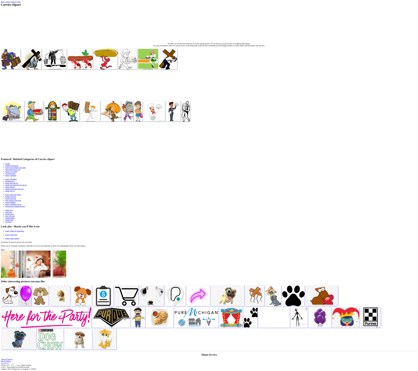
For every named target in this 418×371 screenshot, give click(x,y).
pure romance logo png (13, 200)
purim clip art (9, 191)
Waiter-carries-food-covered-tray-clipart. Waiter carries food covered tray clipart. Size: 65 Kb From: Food (173, 114)
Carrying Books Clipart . (127, 117)
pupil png (8, 212)
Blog (2, 2)
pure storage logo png (12, 170)
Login (18, 2)
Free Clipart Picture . (108, 118)
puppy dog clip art (11, 183)
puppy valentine (10, 175)
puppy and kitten (11, 179)
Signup (13, 2)
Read (2, 249)
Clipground (11, 364)
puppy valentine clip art (13, 204)
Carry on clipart (185, 117)
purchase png (9, 181)
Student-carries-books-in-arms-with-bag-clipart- (138, 114)
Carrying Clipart (7, 66)
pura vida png (10, 216)
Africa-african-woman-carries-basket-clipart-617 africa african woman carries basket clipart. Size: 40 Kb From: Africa (154, 116)
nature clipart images (12, 238)
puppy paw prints (11, 172)
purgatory (8, 222)
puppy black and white (13, 195)
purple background (11, 166)
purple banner (10, 187)
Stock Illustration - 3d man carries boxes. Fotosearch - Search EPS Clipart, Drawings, (89, 116)
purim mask (9, 220)
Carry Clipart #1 (31, 118)
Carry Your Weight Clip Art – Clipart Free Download (70, 117)
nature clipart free (11, 235)
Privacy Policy (6, 361)
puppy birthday (10, 202)
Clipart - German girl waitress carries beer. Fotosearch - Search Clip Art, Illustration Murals (148, 63)
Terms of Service (7, 359)
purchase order (10, 173)
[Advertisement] (209, 24)
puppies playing (10, 197)
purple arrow (9, 214)
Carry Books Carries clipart (127, 66)
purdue (7, 164)
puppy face (9, 210)
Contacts (8, 2)
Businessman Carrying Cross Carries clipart (166, 65)
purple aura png (10, 198)
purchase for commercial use (15, 206)
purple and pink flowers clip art (16, 185)
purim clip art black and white (15, 168)
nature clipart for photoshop (14, 231)
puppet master (10, 218)
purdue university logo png (14, 189)
